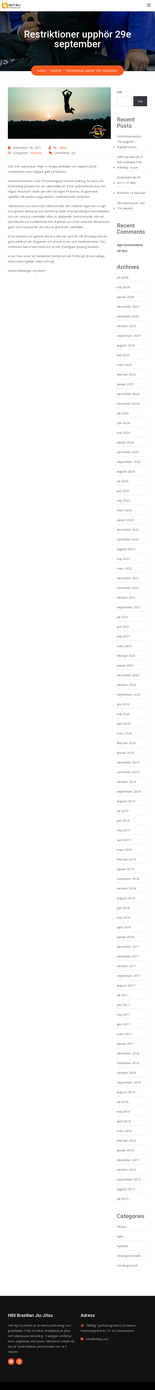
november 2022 (128, 539)
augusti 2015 (126, 1189)
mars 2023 (124, 510)
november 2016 (128, 1063)
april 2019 (124, 840)
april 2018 (124, 927)
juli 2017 (123, 995)
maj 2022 (123, 559)
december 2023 (128, 452)
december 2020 (128, 675)
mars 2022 (124, 568)
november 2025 (128, 316)
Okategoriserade (129, 1256)
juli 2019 (123, 811)
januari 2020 (125, 753)
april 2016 (124, 1121)
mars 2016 (124, 1131)
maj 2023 (123, 500)
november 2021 (128, 588)
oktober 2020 (126, 685)
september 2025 (129, 336)
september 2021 (129, 607)
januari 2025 (125, 384)
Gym (120, 1236)
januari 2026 (125, 297)
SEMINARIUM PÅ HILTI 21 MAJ (128, 180)
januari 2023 (125, 520)
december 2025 (128, 306)
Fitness (122, 1227)
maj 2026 (123, 287)
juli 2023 (123, 481)
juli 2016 (123, 1102)
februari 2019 (126, 859)
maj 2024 (123, 433)
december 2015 (128, 1160)
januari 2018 (125, 937)
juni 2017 (123, 1005)
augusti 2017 (126, 985)
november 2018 (128, 879)
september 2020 (129, 694)
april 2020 (124, 723)
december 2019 (128, 762)
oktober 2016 (126, 1073)
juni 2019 (123, 820)
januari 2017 (125, 1043)
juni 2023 (123, 491)
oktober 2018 (126, 888)
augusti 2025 (126, 345)
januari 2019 (125, 869)
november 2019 (128, 772)
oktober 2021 (126, 597)
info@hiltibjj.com (97, 1339)
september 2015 (129, 1179)
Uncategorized (127, 1265)
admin (63, 147)
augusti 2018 (126, 898)
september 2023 (129, 462)
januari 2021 (125, 665)
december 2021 (128, 578)
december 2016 (128, 1053)
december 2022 (128, 530)
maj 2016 (123, 1111)
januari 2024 (125, 442)
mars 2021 (124, 646)
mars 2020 (124, 733)
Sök (119, 92)
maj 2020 (123, 714)
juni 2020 (123, 704)
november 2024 (128, 403)
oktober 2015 (126, 1170)
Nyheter (36, 153)
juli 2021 (123, 617)
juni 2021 (123, 626)
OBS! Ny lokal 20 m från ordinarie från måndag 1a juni (130, 162)
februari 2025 (126, 374)
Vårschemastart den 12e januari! (131, 205)
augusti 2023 (126, 471)
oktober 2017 (126, 966)
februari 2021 (126, 656)
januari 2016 (125, 1150)
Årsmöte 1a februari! (131, 193)
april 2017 (124, 1024)
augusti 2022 (126, 549)
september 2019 (129, 791)
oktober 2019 (126, 782)
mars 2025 (124, 365)
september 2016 (129, 1082)
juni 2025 (123, 355)
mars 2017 (124, 1034)
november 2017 (128, 956)
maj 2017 (123, 1014)
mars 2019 (124, 850)
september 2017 (129, 976)
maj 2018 (123, 917)
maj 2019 (123, 830)
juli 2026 (123, 277)
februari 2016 (126, 1140)
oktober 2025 (126, 326)
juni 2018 (123, 908)
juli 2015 (123, 1199)
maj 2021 (123, 636)
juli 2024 (123, 413)
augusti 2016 (126, 1092)
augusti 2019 (126, 801)
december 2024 (128, 394)
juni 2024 (123, 423)
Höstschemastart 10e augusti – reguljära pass (129, 141)
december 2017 (128, 947)
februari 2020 (126, 743)
